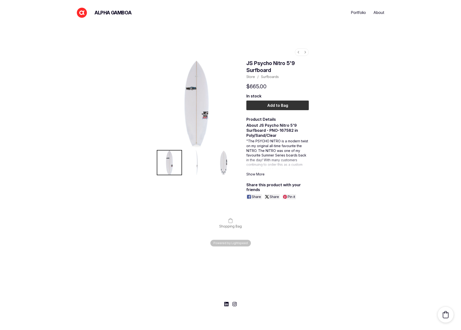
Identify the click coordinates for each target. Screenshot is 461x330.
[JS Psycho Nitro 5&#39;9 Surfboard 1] (196, 162)
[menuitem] (298, 52)
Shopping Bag (230, 226)
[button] (445, 314)
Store (250, 77)
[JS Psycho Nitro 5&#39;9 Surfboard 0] (169, 162)
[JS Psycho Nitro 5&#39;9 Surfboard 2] (223, 162)
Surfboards (270, 77)
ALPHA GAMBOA (113, 13)
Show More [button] (255, 174)
